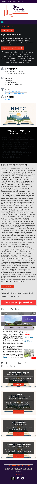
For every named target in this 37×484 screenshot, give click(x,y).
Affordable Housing (18, 38)
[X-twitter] (18, 478)
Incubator (32, 42)
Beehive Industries (19, 422)
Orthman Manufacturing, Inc (18, 373)
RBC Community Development (16, 92)
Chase (7, 92)
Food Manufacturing (16, 42)
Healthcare (25, 42)
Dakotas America (17, 92)
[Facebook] (22, 478)
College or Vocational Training (19, 40)
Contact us (18, 474)
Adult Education (7, 38)
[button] (2, 22)
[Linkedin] (13, 478)
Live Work (18, 395)
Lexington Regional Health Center (18, 444)
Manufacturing (7, 44)
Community (6, 42)
